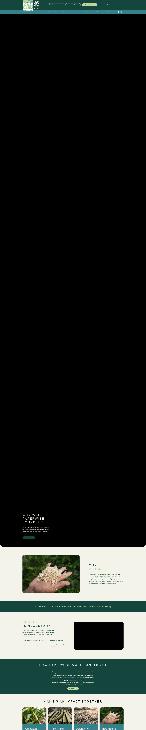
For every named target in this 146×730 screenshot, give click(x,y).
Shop (49, 12)
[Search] (115, 12)
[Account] (118, 12)
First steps (110, 5)
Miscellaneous (98, 12)
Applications (56, 12)
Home (44, 12)
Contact (119, 5)
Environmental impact (69, 12)
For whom (89, 12)
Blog (102, 5)
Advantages (80, 12)
